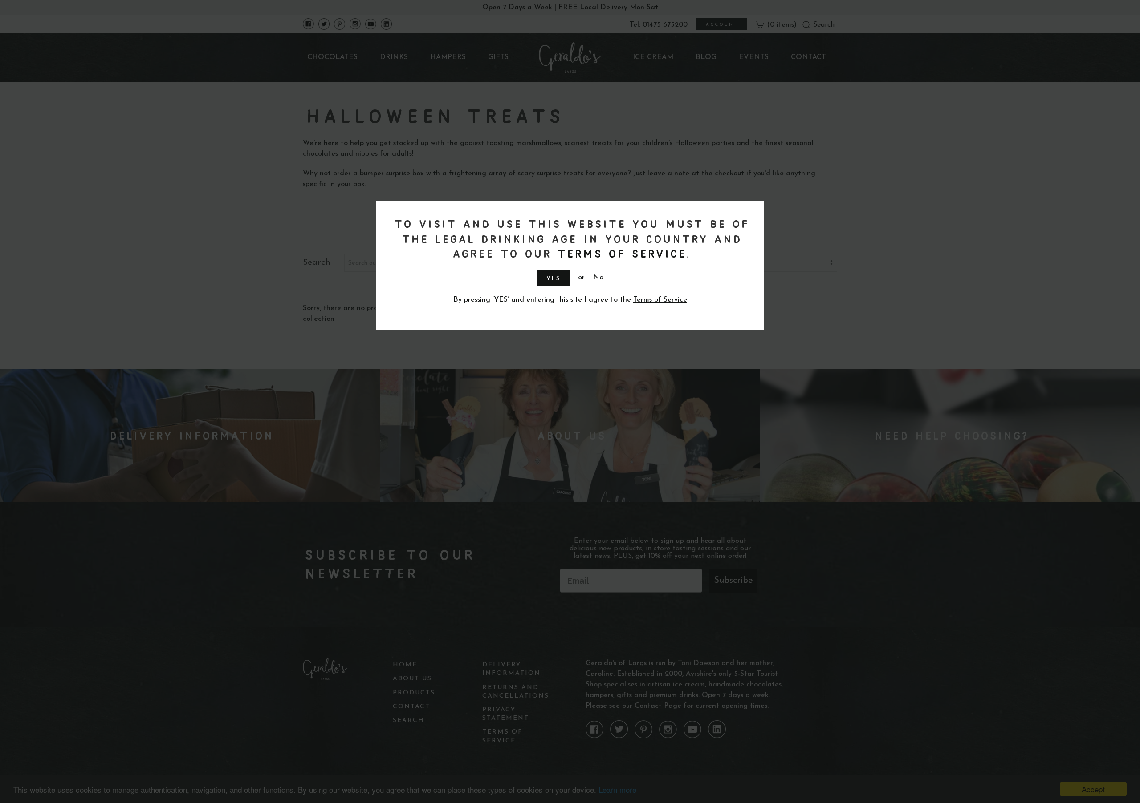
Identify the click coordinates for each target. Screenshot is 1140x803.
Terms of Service (620, 253)
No (598, 277)
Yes (553, 279)
